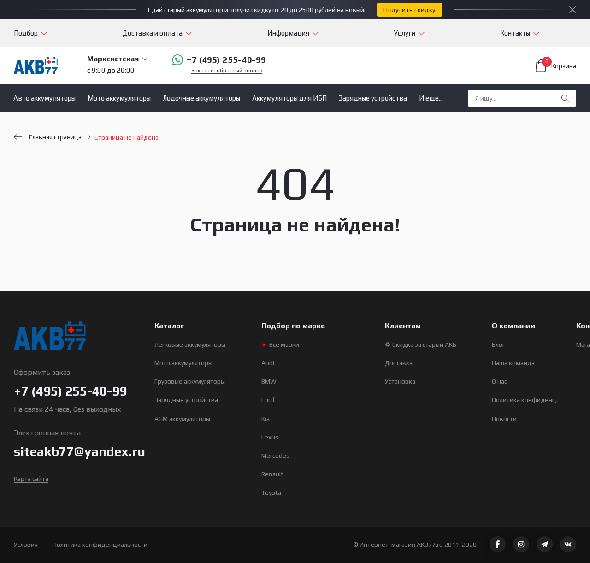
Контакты (515, 33)
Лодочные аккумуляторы (201, 98)
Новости (504, 418)
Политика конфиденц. (525, 399)
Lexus (269, 437)
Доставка (399, 363)
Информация (288, 33)
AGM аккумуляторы (182, 418)
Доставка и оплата (153, 33)
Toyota (271, 492)
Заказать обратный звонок (226, 71)
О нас (499, 381)
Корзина (560, 64)
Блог (498, 344)
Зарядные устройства (373, 98)
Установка (400, 381)
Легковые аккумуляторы (189, 344)
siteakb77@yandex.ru (79, 451)
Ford (267, 399)
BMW (269, 381)
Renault (272, 474)
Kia (265, 418)
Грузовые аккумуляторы (189, 381)
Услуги (404, 33)
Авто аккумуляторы (44, 98)
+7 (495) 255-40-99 (226, 60)
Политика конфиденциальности (100, 544)
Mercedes (275, 455)
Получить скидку (409, 9)
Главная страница (55, 137)
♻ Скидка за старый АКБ (420, 344)
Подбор (26, 33)
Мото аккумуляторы (119, 98)
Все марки (280, 344)
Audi (267, 363)
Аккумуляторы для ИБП (289, 98)
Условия (26, 544)
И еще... (431, 98)
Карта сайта (31, 478)
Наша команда (513, 363)
